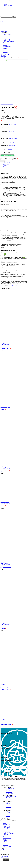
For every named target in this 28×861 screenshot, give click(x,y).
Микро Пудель (11, 142)
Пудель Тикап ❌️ (5, 471)
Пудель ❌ (3, 409)
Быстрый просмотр (5, 344)
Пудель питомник (12, 124)
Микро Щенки (9, 797)
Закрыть (2, 849)
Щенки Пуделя (7, 57)
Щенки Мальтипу (10, 788)
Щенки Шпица (9, 792)
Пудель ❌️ (3, 628)
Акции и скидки (9, 813)
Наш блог (8, 812)
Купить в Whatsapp (8, 155)
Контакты (8, 816)
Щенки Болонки (9, 793)
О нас (7, 811)
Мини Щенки (9, 799)
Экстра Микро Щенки (11, 796)
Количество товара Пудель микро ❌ (10, 158)
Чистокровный (11, 131)
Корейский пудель (12, 138)
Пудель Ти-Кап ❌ (6, 348)
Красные (8, 803)
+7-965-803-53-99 (4, 18)
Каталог (7, 814)
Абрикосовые (9, 805)
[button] (7, 155)
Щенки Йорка (9, 789)
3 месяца (10, 149)
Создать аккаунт (4, 856)
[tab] (15, 164)
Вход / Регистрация (7, 846)
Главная (2, 57)
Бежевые (8, 802)
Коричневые (8, 807)
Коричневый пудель (12, 145)
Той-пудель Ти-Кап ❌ (7, 724)
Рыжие (7, 804)
